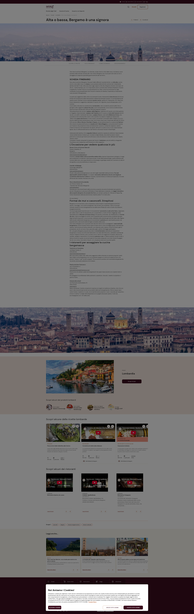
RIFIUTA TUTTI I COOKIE (112, 607)
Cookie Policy (92, 602)
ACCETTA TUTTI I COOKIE (133, 607)
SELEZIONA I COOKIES (54, 607)
